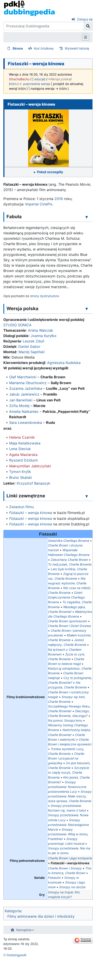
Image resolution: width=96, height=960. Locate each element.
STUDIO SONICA (17, 325)
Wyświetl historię (77, 48)
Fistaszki (54, 877)
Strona (18, 48)
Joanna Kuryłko (43, 335)
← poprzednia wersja (34, 84)
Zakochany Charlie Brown (69, 560)
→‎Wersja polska (58, 79)
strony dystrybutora (44, 296)
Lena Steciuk (20, 448)
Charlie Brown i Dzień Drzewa (69, 626)
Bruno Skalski (20, 477)
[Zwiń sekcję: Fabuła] (87, 217)
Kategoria (13, 911)
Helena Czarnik (22, 437)
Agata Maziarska (23, 454)
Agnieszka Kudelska (64, 362)
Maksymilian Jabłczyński (30, 466)
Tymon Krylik (20, 471)
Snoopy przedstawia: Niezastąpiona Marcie (68, 824)
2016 (58, 198)
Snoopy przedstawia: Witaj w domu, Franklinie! (68, 834)
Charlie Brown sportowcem (67, 621)
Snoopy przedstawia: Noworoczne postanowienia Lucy (67, 786)
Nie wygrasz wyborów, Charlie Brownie (67, 583)
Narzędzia (23, 930)
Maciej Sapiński (32, 352)
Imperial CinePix (38, 204)
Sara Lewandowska (25, 422)
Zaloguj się (85, 19)
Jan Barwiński (20, 400)
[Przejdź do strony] (88, 26)
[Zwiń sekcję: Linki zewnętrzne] (87, 496)
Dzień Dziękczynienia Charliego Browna (66, 597)
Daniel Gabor (29, 346)
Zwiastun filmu (21, 507)
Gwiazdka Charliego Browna (68, 540)
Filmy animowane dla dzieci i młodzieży (41, 916)
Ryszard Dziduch (23, 460)
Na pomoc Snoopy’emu (65, 720)
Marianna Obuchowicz (28, 383)
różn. (13, 84)
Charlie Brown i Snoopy (65, 868)
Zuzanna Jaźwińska (25, 388)
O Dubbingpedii (14, 955)
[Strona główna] (29, 8)
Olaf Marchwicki (22, 377)
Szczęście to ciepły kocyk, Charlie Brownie (68, 772)
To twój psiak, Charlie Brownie (70, 564)
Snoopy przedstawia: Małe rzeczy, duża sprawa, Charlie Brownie (70, 796)
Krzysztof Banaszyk (33, 483)
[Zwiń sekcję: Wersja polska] (87, 309)
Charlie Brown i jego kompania (70, 858)
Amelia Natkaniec (24, 411)
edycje (39, 79)
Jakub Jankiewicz (24, 394)
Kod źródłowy (44, 48)
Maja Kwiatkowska (24, 443)
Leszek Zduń (33, 341)
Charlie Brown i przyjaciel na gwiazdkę (66, 758)
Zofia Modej (19, 405)
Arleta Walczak (40, 330)
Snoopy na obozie (72, 887)
